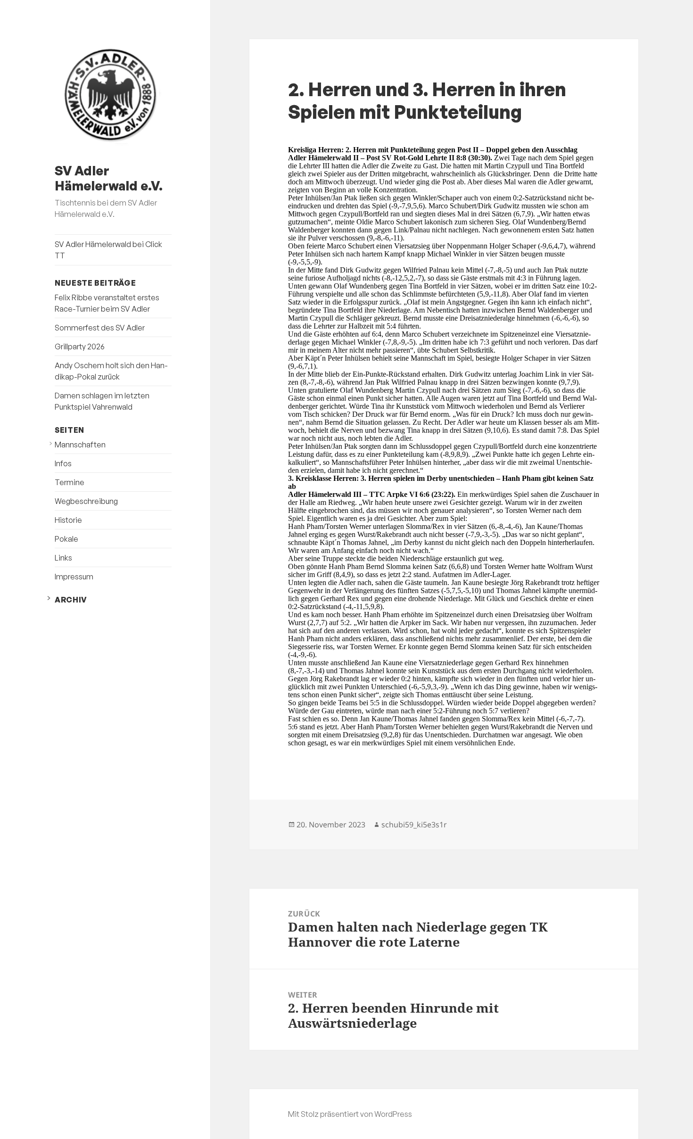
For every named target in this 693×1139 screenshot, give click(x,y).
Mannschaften (80, 444)
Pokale (66, 539)
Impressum (74, 576)
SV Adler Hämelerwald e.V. (109, 178)
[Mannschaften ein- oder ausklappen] (51, 443)
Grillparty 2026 (80, 346)
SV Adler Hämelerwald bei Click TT (108, 249)
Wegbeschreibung (86, 501)
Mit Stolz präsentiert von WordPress (350, 1114)
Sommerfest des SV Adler (100, 327)
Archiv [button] (71, 599)
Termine (69, 482)
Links (63, 557)
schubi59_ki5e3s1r (414, 824)
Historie (68, 520)
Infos (63, 463)
